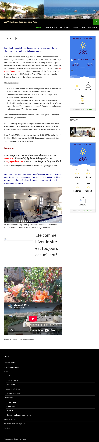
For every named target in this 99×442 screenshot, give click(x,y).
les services (64, 27)
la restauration (11, 402)
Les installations (10, 419)
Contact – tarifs (79, 27)
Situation (7, 428)
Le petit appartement (11, 367)
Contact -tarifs (9, 363)
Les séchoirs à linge (13, 393)
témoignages (92, 27)
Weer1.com (87, 109)
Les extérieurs (51, 27)
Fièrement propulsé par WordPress (15, 439)
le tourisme (10, 406)
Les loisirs (9, 411)
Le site (38, 27)
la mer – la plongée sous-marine (19, 415)
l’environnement (12, 380)
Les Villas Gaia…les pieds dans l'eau (20, 21)
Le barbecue (10, 384)
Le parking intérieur (13, 389)
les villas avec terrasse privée (14, 424)
